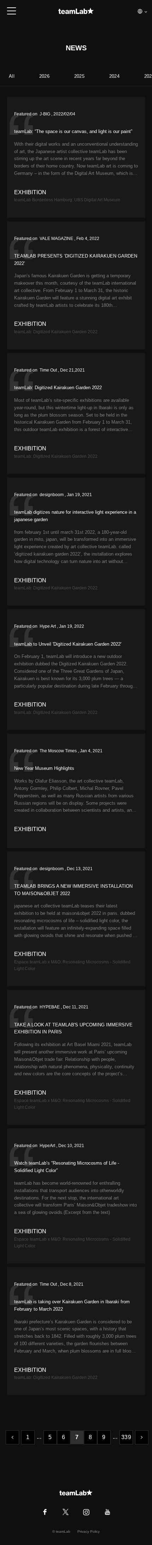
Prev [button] (12, 1437)
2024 (114, 76)
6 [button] (63, 1437)
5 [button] (50, 1437)
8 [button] (90, 1437)
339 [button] (126, 1437)
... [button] (39, 1437)
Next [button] (141, 1437)
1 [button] (27, 1437)
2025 (79, 76)
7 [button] (76, 1437)
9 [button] (103, 1437)
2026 (44, 76)
